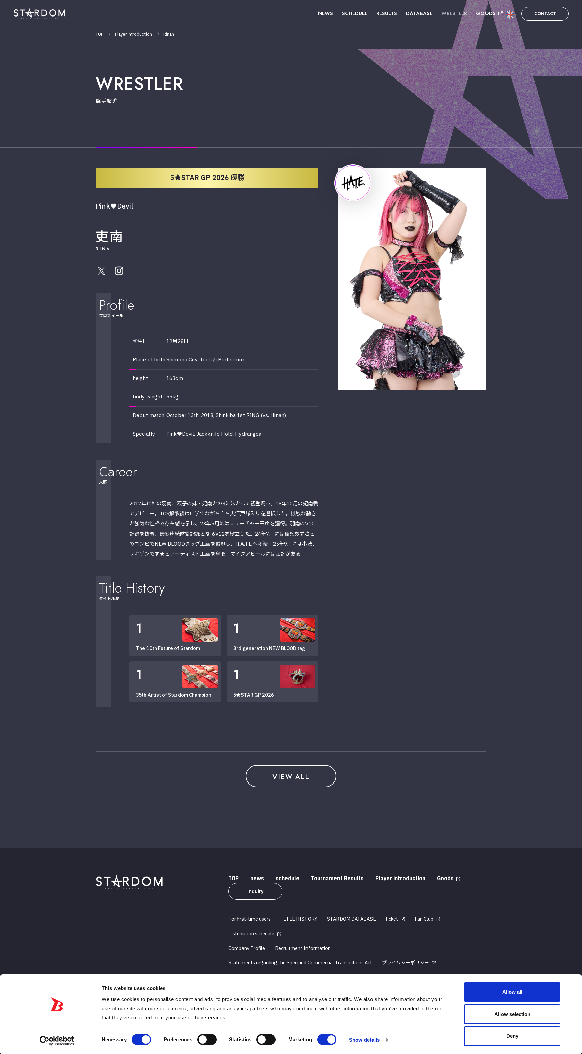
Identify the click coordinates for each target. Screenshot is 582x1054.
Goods (445, 879)
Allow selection (512, 1014)
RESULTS (386, 13)
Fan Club (424, 919)
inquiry (255, 891)
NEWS (325, 13)
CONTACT (545, 13)
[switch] (207, 1039)
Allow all (512, 992)
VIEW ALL (291, 777)
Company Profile (246, 948)
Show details (364, 1040)
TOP (99, 34)
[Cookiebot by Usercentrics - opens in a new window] (57, 1041)
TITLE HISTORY (299, 919)
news (257, 879)
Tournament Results (337, 879)
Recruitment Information (303, 948)
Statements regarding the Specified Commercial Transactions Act (300, 962)
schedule (287, 879)
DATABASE (419, 13)
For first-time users (249, 919)
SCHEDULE (354, 13)
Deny (512, 1036)
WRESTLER (454, 13)
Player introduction (133, 34)
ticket (392, 919)
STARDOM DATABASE (351, 919)
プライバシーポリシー (405, 962)
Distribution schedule (251, 933)
